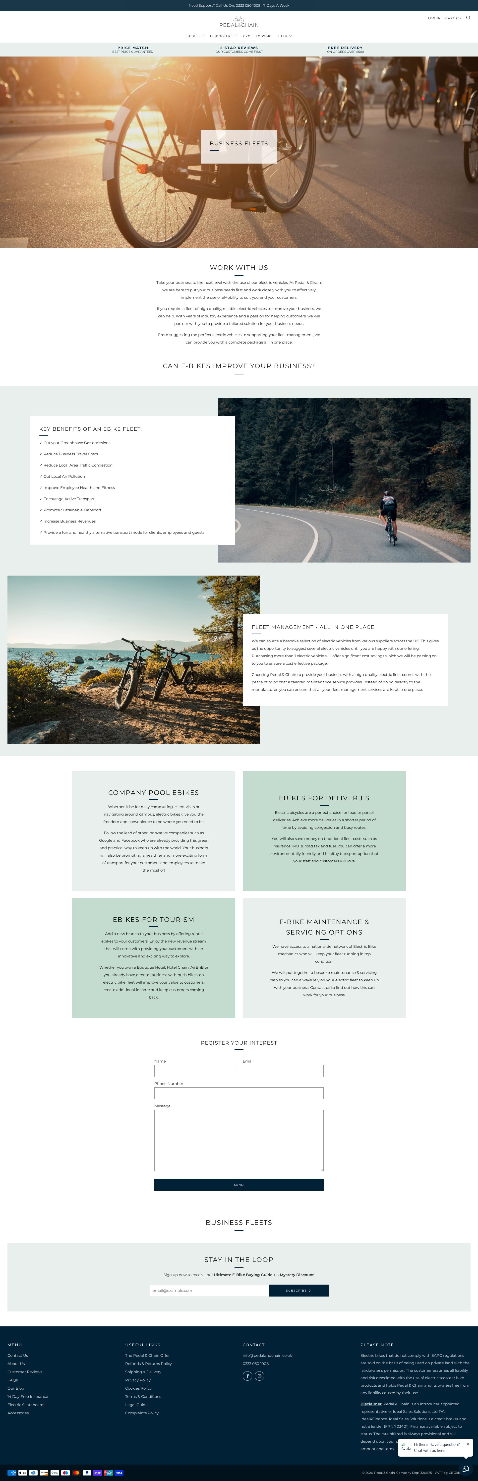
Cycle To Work (258, 36)
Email (248, 1061)
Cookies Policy (138, 1388)
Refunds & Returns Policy (148, 1363)
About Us (16, 1363)
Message (162, 1106)
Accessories (18, 1413)
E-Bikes (192, 36)
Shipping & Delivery (143, 1371)
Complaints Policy (142, 1413)
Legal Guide (136, 1404)
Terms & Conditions (143, 1396)
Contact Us (17, 1355)
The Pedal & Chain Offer (147, 1355)
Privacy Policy (138, 1380)
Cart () (453, 18)
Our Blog (15, 1388)
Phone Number (168, 1083)
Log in (434, 18)
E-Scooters (221, 36)
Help (283, 36)
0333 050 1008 (256, 1363)
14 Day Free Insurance (27, 1396)
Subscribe (296, 1290)
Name (160, 1061)
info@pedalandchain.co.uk (267, 1355)
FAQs (12, 1380)
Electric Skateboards (26, 1404)
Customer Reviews (24, 1371)
